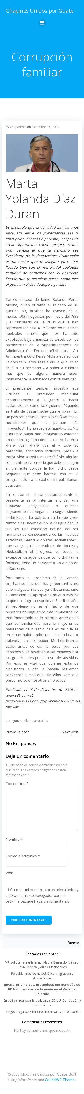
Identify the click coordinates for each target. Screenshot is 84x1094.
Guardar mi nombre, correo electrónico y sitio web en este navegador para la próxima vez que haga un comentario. (42, 895)
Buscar (73, 943)
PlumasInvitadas (36, 720)
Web (9, 872)
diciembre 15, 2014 (45, 127)
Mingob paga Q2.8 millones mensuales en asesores (42, 1011)
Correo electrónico (23, 856)
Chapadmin (18, 127)
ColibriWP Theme (59, 1079)
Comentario (17, 783)
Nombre (14, 839)
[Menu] (42, 23)
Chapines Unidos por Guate (40, 10)
